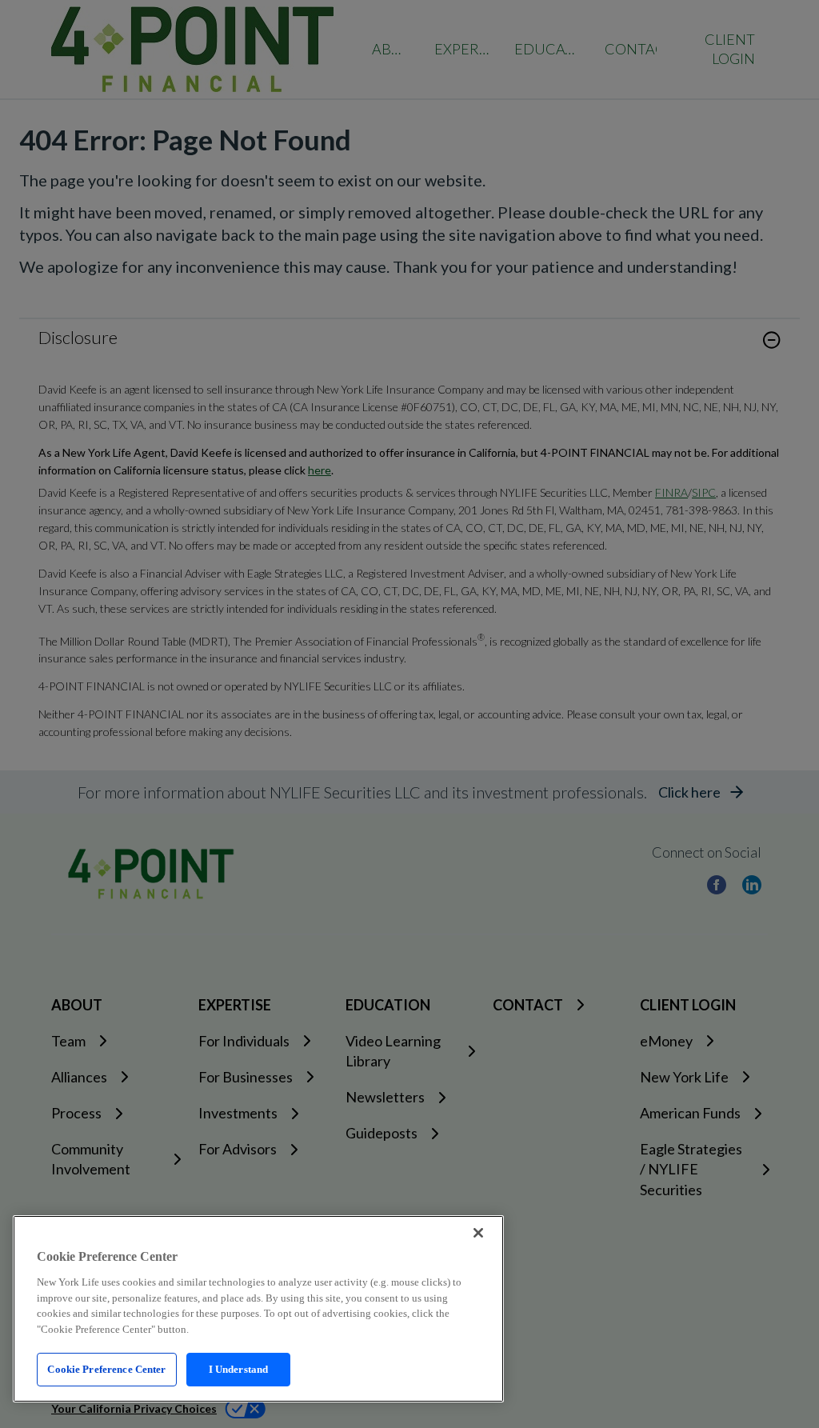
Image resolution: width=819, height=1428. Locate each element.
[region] (258, 1308)
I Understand (239, 1369)
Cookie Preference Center (106, 1369)
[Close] (478, 1232)
